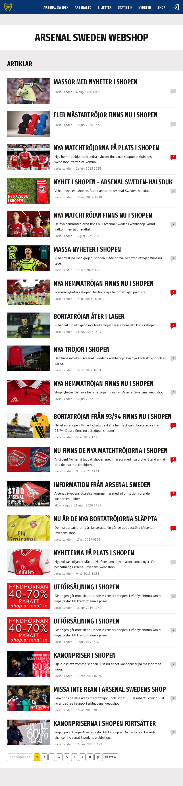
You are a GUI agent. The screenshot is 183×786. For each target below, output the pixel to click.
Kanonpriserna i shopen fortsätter (105, 724)
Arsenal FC (83, 7)
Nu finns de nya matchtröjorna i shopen (111, 451)
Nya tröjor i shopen (82, 350)
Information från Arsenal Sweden (102, 485)
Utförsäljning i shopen (86, 587)
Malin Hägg (62, 505)
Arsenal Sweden (56, 7)
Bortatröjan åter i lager (89, 317)
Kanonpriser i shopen (85, 655)
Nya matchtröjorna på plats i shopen (106, 148)
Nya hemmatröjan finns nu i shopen (104, 284)
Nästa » (110, 757)
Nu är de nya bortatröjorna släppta (105, 519)
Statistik (125, 7)
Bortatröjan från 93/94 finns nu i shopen (113, 417)
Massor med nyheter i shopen (95, 82)
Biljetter (105, 7)
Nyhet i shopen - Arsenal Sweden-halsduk (113, 182)
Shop (161, 7)
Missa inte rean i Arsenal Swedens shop (110, 689)
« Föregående (20, 757)
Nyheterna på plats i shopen (94, 553)
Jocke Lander (63, 92)
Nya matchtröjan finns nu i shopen (103, 215)
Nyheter (144, 7)
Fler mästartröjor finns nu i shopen (106, 115)
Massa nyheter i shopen (87, 249)
